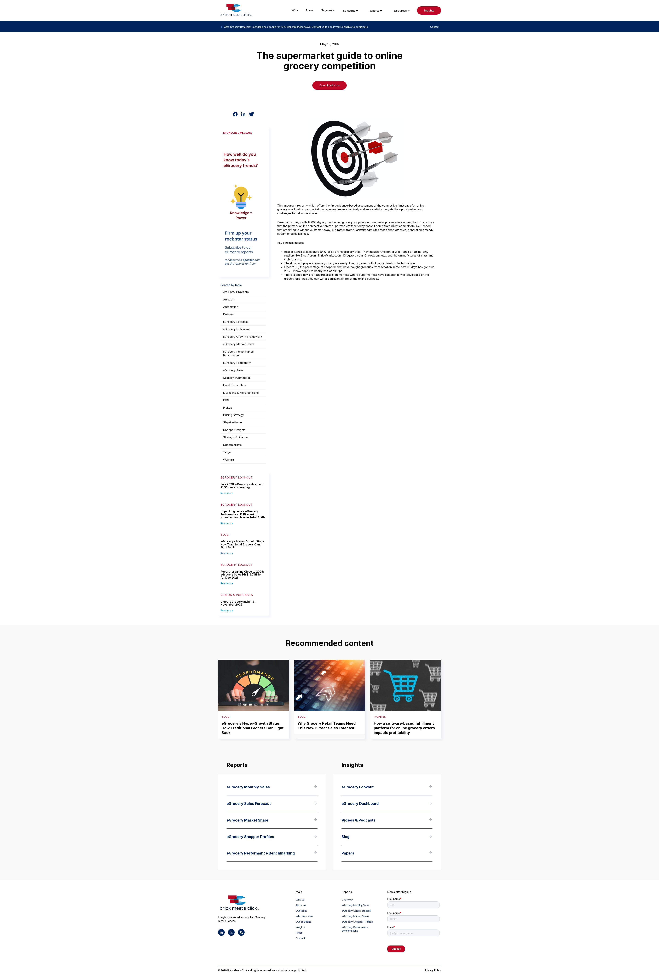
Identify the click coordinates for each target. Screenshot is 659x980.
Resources (400, 10)
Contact (300, 938)
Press (299, 932)
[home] (236, 10)
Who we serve (304, 916)
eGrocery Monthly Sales (355, 905)
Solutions (349, 10)
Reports (374, 10)
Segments (327, 10)
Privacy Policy (433, 970)
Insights (429, 10)
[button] (350, 10)
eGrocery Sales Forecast (356, 910)
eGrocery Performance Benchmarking (355, 929)
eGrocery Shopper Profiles (357, 921)
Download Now (329, 85)
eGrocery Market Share (355, 916)
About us (301, 905)
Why (295, 10)
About (309, 10)
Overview (347, 899)
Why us (300, 899)
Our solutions (303, 921)
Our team (301, 910)
